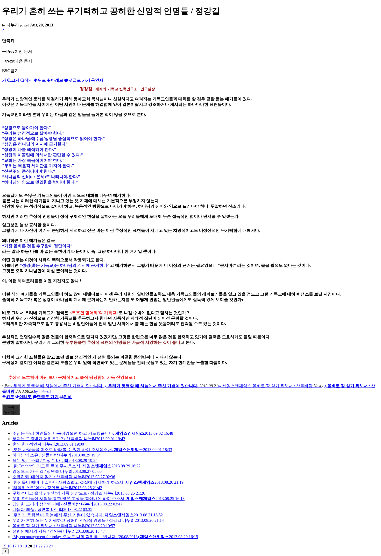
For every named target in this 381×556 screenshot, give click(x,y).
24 (51, 546)
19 (25, 546)
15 (4, 546)
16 (9, 546)
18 (20, 546)
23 (46, 546)
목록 (11, 409)
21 (35, 546)
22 (40, 546)
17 (14, 546)
